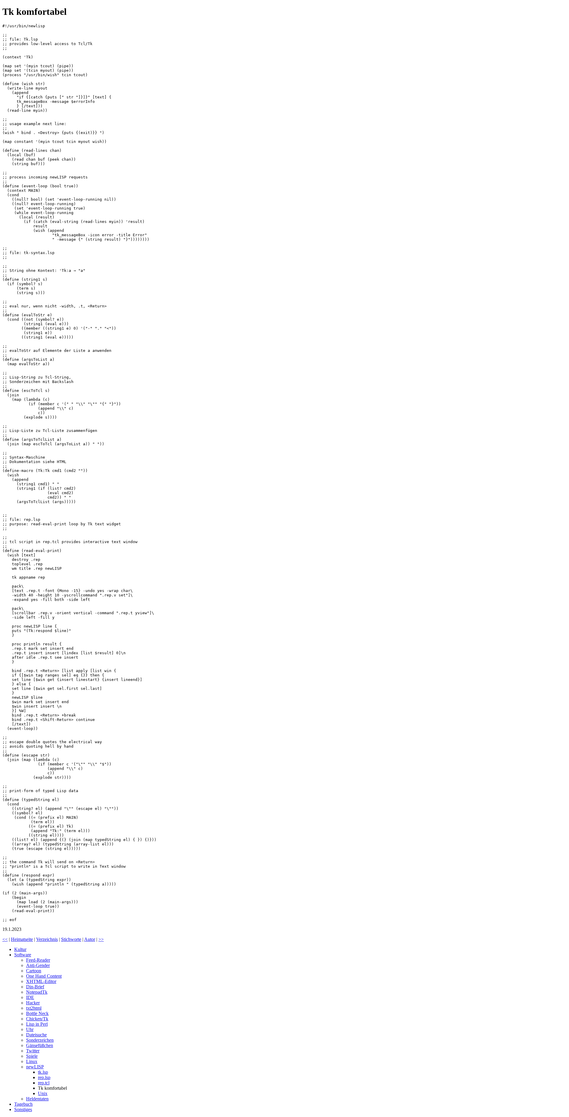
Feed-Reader (38, 960)
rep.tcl (43, 1082)
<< (5, 939)
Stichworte (71, 939)
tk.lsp (43, 1072)
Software (22, 954)
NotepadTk (36, 992)
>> (101, 939)
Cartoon (33, 970)
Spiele (32, 1056)
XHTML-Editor (41, 981)
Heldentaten (37, 1098)
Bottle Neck (37, 1013)
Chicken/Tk (37, 1018)
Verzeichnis (47, 939)
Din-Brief (35, 986)
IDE (30, 997)
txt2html (33, 1008)
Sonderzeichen (40, 1040)
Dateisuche (36, 1034)
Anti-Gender (38, 965)
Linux (31, 1061)
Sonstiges (23, 1109)
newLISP (35, 1066)
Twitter (32, 1050)
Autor (89, 939)
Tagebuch (23, 1104)
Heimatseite (22, 939)
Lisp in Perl (37, 1024)
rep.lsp (44, 1077)
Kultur (20, 949)
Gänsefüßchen (39, 1045)
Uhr (29, 1029)
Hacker (33, 1002)
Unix (42, 1093)
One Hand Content (44, 976)
